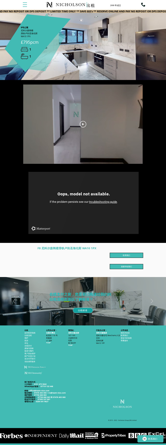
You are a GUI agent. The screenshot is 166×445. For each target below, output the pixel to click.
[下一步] (152, 301)
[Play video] (83, 124)
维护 (26, 338)
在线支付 (28, 345)
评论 (26, 343)
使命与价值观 (126, 338)
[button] (25, 4)
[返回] (14, 301)
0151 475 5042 (40, 384)
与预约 (29, 351)
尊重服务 (124, 340)
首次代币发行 (30, 358)
